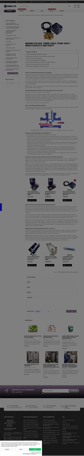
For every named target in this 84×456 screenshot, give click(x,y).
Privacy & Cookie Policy (36, 452)
